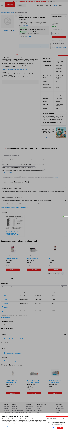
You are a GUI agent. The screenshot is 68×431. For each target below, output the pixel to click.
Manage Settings (6, 426)
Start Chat (60, 427)
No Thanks (54, 427)
